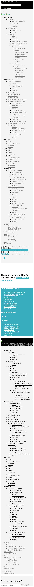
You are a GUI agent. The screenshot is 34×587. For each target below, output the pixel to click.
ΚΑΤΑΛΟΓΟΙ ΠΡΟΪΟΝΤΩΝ (10, 235)
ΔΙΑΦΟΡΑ (10, 147)
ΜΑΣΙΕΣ (14, 25)
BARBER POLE (15, 192)
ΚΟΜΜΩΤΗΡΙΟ (8, 17)
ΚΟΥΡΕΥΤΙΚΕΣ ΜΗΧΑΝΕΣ (18, 21)
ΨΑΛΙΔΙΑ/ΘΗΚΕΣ (12, 28)
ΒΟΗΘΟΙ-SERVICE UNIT (18, 178)
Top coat (14, 83)
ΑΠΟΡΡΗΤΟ (8, 333)
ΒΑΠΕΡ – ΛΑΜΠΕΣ (16, 172)
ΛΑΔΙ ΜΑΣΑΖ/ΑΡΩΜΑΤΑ (14, 158)
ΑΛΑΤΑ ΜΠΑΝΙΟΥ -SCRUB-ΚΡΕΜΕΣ (17, 99)
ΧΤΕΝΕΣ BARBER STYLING (22, 388)
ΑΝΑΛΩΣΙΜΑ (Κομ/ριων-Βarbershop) (21, 392)
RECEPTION (15, 199)
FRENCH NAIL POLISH (17, 85)
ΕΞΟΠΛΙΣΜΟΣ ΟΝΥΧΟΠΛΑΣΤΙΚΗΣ (16, 214)
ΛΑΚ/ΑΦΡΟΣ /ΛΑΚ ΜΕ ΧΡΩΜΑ (19, 41)
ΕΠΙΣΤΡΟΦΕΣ (8, 335)
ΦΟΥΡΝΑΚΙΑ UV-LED (17, 103)
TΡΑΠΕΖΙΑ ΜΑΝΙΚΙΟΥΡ (17, 216)
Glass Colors (15, 88)
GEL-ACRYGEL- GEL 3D (14, 94)
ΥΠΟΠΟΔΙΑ (14, 196)
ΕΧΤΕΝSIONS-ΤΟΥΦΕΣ (14, 143)
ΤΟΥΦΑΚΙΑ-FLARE (12, 159)
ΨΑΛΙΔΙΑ (14, 32)
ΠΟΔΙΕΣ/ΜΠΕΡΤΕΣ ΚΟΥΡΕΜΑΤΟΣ (24, 399)
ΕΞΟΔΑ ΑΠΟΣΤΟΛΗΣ (11, 328)
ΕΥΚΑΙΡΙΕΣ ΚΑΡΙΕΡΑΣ (13, 230)
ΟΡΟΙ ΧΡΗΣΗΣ (9, 330)
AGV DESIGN (11, 239)
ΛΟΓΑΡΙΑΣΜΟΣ (7, 8)
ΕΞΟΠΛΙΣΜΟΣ (7, 168)
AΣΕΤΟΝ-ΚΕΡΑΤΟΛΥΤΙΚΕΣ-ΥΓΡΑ (16, 123)
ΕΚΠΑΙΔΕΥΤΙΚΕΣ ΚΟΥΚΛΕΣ (22, 397)
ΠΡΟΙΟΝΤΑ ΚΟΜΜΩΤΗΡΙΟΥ (13, 294)
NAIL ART (14, 127)
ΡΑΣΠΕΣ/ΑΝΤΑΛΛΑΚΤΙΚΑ (18, 130)
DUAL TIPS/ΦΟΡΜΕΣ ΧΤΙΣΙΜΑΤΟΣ (20, 454)
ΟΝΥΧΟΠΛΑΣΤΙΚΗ (9, 79)
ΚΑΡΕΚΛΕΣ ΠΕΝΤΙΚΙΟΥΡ (18, 219)
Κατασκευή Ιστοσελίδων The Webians (25, 345)
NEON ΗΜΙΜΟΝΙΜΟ (17, 87)
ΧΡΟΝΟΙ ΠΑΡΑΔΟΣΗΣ (11, 332)
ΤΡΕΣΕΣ (10, 141)
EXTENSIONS (7, 139)
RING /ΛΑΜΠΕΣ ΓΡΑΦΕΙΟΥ (18, 218)
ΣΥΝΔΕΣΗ (6, 7)
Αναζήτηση (25, 585)
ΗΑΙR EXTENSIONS (10, 303)
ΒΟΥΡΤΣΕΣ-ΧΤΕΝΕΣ (20, 48)
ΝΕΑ (5, 242)
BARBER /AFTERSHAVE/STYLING (23, 383)
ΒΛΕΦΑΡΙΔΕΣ (11, 165)
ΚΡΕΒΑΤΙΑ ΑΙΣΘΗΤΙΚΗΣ (18, 174)
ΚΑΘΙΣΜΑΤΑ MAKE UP (17, 181)
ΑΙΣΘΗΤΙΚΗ (7, 156)
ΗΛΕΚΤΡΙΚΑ (11, 19)
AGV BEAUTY (11, 238)
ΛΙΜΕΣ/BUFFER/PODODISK (19, 128)
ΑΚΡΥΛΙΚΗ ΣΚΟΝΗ (12, 96)
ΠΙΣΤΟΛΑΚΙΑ (15, 23)
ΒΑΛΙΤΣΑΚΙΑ (15, 119)
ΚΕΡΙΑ (9, 150)
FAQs (5, 234)
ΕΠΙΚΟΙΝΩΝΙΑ (7, 243)
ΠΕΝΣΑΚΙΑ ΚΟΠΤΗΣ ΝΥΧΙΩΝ (19, 112)
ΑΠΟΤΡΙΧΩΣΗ (8, 148)
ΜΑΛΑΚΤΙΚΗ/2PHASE (17, 45)
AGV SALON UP (12, 240)
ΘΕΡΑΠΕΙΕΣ (14, 63)
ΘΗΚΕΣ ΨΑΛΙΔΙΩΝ (16, 30)
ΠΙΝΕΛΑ (14, 132)
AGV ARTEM (11, 236)
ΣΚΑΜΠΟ (14, 176)
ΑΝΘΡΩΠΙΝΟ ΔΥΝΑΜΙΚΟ (14, 228)
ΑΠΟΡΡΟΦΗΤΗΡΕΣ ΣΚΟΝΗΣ (19, 121)
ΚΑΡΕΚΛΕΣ (14, 194)
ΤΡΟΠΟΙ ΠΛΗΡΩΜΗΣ (11, 324)
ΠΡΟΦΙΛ (10, 225)
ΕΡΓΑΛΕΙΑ (14, 108)
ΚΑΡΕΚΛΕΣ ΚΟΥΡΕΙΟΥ (17, 190)
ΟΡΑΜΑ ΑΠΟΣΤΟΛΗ (13, 227)
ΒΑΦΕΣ (13, 36)
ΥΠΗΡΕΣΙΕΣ (7, 231)
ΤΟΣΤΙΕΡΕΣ (15, 27)
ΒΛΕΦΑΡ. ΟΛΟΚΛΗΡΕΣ (14, 161)
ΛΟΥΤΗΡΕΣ (15, 188)
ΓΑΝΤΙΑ (13, 138)
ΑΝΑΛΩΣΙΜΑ (11, 125)
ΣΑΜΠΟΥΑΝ (15, 39)
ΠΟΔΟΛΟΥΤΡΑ (15, 118)
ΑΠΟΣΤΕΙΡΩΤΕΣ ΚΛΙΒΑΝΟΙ (18, 116)
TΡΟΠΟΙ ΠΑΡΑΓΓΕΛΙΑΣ (12, 326)
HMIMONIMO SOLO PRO (14, 81)
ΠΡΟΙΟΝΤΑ (11, 34)
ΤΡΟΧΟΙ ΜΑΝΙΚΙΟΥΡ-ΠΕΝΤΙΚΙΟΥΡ (20, 426)
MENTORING (11, 232)
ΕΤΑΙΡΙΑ (6, 224)
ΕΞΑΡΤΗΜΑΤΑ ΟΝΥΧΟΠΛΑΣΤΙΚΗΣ (17, 101)
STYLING (14, 47)
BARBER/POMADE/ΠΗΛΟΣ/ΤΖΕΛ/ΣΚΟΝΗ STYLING (21, 55)
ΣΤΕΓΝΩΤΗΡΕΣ (16, 114)
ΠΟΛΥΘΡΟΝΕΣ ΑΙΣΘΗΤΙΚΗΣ (19, 179)
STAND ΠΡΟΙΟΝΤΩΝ (17, 205)
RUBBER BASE (11, 92)
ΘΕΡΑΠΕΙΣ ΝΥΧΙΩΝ (13, 98)
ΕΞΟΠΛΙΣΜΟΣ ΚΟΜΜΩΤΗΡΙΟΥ (16, 187)
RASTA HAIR (11, 145)
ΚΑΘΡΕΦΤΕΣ (15, 207)
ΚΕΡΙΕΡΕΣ (10, 152)
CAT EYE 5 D (15, 90)
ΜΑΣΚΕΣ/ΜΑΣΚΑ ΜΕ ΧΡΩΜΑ (19, 43)
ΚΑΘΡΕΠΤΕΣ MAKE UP (17, 183)
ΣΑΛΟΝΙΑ (14, 198)
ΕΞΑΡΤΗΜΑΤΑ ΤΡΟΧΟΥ (18, 110)
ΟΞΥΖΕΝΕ (14, 37)
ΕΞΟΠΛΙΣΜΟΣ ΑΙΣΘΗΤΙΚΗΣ (15, 170)
